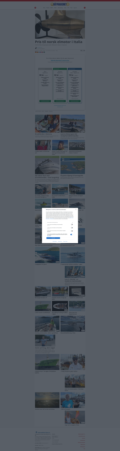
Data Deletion (55, 241)
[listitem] (60, 222)
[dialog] (60, 225)
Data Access (60, 241)
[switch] (71, 224)
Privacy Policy (65, 241)
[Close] (76, 210)
